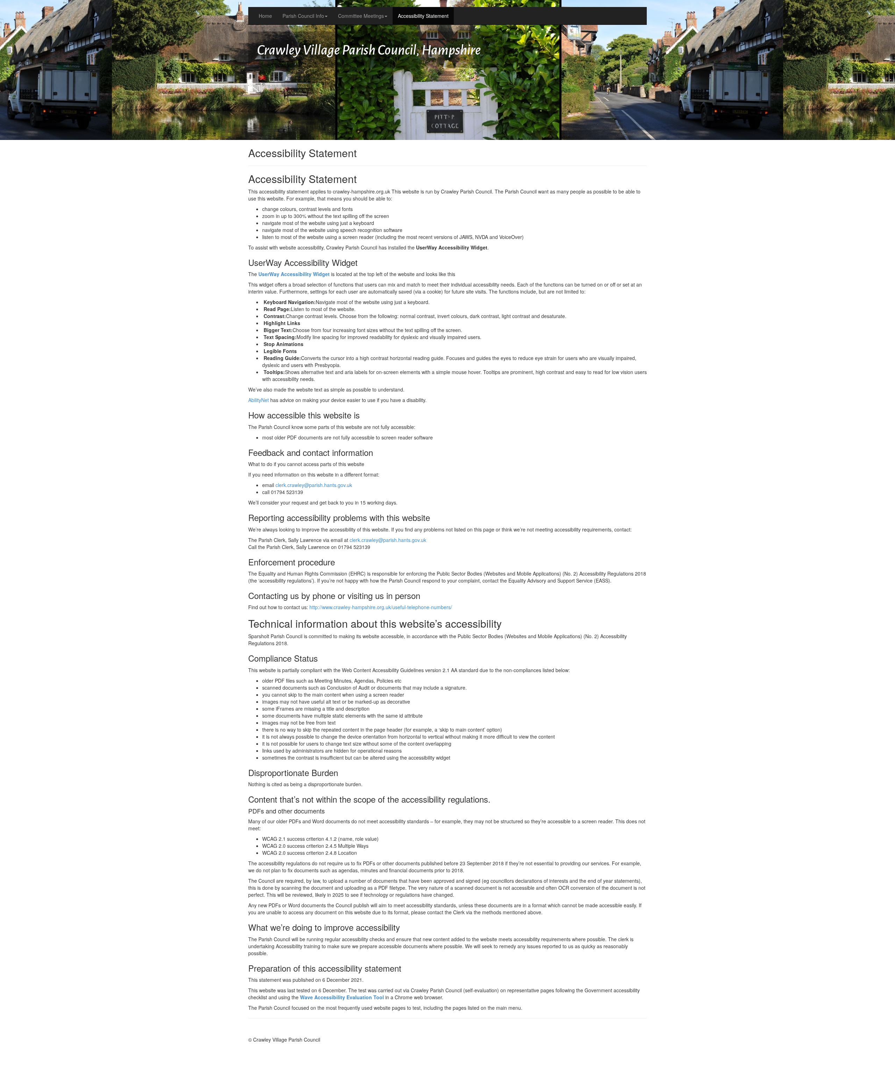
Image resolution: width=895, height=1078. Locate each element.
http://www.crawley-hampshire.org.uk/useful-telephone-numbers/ (380, 607)
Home (265, 15)
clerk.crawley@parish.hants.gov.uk (313, 484)
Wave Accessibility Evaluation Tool (342, 997)
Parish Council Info (303, 15)
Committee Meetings (361, 15)
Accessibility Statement (423, 15)
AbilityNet (258, 399)
